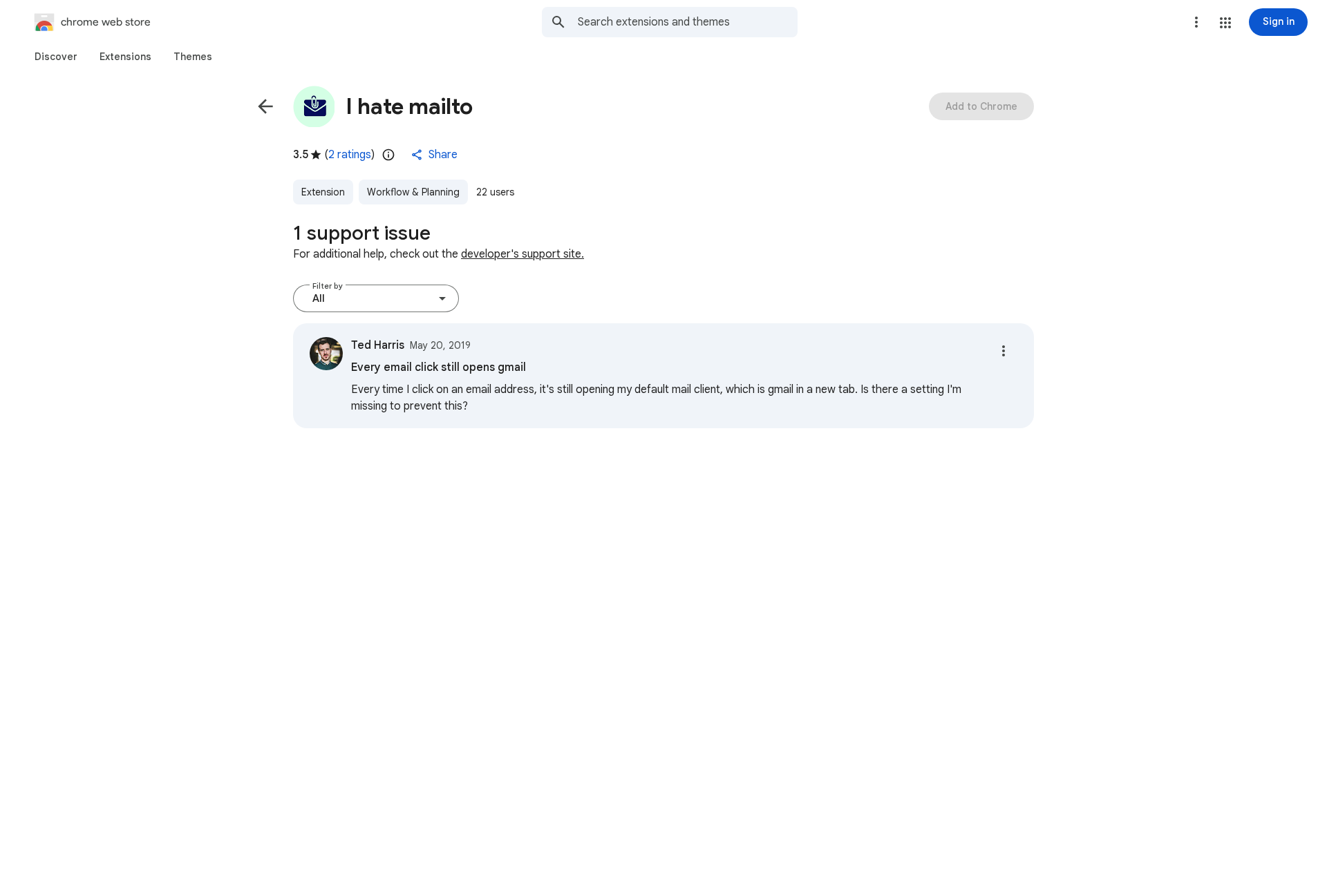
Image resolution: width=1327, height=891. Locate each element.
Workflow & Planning (413, 192)
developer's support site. (522, 254)
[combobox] (688, 22)
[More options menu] (1196, 22)
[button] (1225, 23)
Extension (323, 192)
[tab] (55, 56)
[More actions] (1003, 351)
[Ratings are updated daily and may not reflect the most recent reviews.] (388, 155)
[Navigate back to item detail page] (265, 106)
